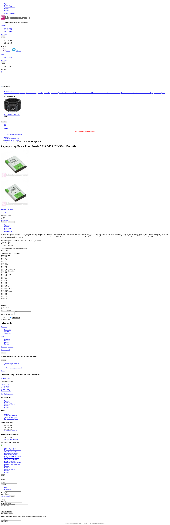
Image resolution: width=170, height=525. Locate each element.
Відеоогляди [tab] (8, 231)
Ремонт (6, 10)
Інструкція (4, 212)
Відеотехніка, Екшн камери (26, 93)
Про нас (6, 4)
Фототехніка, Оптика (11, 93)
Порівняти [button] (4, 222)
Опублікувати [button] (16, 317)
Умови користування (10, 415)
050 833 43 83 (5, 387)
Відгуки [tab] (6, 226)
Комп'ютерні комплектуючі (83, 93)
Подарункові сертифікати (157, 93)
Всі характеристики (7, 209)
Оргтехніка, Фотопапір (114, 93)
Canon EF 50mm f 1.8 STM (12, 115)
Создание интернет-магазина (71, 523)
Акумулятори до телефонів (13, 134)
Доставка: (4, 327)
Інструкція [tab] (7, 228)
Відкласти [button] (11, 222)
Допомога (7, 414)
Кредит (6, 8)
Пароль (3, 494)
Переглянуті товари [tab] (10, 365)
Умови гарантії (5, 350)
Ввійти (12, 496)
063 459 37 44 (5, 389)
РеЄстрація (7, 489)
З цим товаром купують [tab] (11, 363)
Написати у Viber (6, 391)
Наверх (3, 371)
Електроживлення (127, 93)
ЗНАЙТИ (3, 121)
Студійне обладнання (41, 93)
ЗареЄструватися (6, 511)
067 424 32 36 (5, 386)
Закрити (3, 360)
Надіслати (4, 521)
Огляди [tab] (6, 230)
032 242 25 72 (5, 384)
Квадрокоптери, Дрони (55, 93)
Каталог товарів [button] (9, 91)
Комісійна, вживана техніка (141, 93)
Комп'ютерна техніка (68, 93)
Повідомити (4, 220)
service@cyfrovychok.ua (11, 439)
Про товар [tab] (7, 225)
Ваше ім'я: (4, 305)
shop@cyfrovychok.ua (7, 394)
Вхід (5, 487)
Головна (6, 137)
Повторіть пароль (6, 503)
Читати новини (5, 378)
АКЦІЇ (6, 128)
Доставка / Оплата (9, 7)
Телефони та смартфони (99, 93)
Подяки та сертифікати (11, 419)
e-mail (2, 492)
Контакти (7, 5)
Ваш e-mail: (4, 309)
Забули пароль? (5, 496)
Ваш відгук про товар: (7, 314)
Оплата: (3, 336)
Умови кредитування (7, 347)
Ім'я (2, 498)
